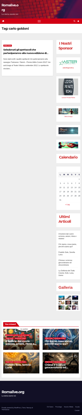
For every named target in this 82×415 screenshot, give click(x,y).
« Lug (67, 204)
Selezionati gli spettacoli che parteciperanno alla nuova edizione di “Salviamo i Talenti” (24, 53)
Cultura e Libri (24, 335)
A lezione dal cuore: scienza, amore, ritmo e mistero (68, 236)
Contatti (77, 410)
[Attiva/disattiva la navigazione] (39, 21)
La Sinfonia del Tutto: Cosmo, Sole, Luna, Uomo (67, 273)
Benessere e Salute (12, 335)
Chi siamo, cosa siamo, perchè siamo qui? (58, 342)
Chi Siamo (50, 407)
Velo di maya (68, 116)
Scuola (77, 407)
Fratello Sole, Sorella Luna (18, 366)
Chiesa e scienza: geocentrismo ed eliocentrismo (65, 262)
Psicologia (58, 407)
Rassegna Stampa (20, 338)
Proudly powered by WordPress (11, 407)
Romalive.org (13, 392)
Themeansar (5, 409)
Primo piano (7, 45)
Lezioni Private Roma (68, 97)
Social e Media (68, 407)
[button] (74, 21)
